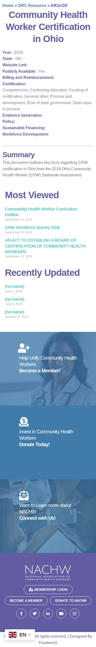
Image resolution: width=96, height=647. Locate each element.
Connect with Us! (37, 518)
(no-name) (14, 286)
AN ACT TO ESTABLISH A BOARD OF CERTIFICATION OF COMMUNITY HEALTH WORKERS (45, 246)
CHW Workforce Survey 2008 (32, 227)
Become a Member (26, 601)
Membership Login (50, 589)
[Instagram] (75, 614)
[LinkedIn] (48, 614)
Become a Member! (40, 370)
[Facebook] (21, 614)
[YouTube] (61, 614)
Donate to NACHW (70, 601)
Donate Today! (34, 444)
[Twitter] (35, 614)
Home (8, 5)
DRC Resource (32, 5)
